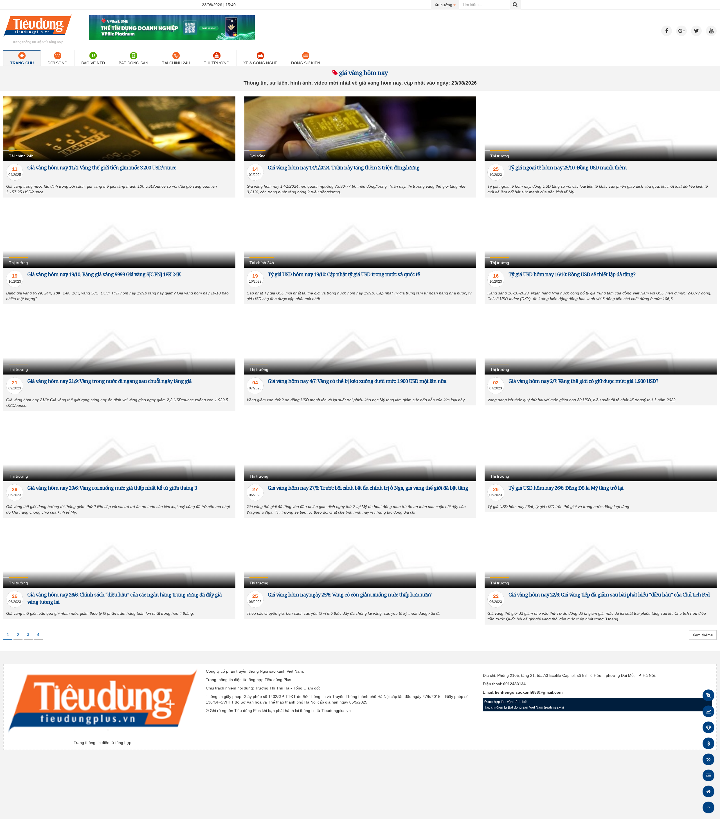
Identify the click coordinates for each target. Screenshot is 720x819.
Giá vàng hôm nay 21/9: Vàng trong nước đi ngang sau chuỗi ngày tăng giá (109, 381)
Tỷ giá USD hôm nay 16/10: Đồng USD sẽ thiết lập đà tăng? (571, 274)
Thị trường (217, 63)
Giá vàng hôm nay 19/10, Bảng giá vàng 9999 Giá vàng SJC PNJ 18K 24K (104, 274)
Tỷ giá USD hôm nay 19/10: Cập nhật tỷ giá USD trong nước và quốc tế (344, 274)
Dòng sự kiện (305, 63)
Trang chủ (22, 63)
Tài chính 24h (176, 63)
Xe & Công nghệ (260, 63)
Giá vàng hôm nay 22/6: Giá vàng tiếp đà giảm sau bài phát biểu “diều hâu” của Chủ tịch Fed (609, 594)
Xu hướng (447, 4)
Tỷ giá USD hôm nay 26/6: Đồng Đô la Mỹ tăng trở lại (565, 487)
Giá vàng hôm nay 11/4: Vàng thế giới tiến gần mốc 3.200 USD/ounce (101, 167)
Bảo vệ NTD (93, 63)
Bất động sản (133, 63)
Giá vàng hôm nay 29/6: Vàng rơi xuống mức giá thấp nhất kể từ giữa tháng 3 (112, 487)
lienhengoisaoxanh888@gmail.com (528, 692)
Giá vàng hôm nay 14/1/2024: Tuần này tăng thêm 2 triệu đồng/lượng (343, 167)
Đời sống (58, 63)
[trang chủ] (37, 37)
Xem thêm (701, 635)
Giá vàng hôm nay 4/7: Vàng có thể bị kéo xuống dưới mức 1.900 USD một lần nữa (357, 381)
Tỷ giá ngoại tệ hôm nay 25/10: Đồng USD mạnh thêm (567, 167)
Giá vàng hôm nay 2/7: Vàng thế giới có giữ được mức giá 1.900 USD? (583, 381)
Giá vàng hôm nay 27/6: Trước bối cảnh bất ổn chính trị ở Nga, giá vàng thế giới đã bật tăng (368, 487)
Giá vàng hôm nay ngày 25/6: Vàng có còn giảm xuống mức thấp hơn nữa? (349, 594)
